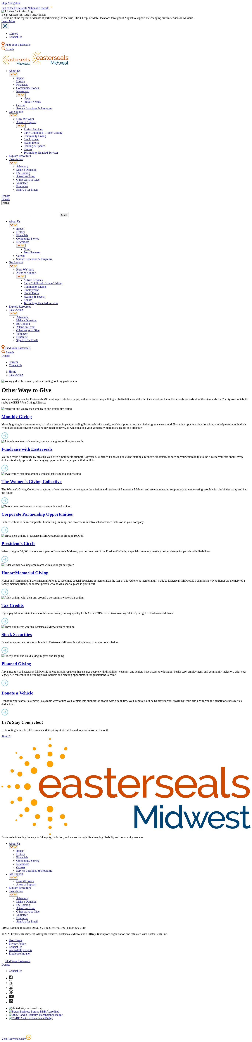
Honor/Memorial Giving (24, 572)
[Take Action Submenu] (13, 163)
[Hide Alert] (5, 26)
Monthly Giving (16, 416)
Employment (31, 139)
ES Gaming (23, 173)
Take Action (16, 159)
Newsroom (22, 91)
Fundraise (22, 186)
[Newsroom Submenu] (21, 95)
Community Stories (27, 88)
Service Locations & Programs (34, 108)
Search (9, 49)
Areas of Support (26, 122)
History (20, 81)
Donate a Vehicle (17, 693)
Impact (20, 78)
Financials (22, 84)
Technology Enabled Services (41, 152)
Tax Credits (12, 605)
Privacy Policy (17, 943)
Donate (5, 964)
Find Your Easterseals (17, 44)
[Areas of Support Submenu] (21, 126)
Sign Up (6, 736)
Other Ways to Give (27, 179)
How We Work (25, 118)
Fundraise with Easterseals (26, 449)
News (27, 98)
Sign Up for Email (27, 189)
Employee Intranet (19, 953)
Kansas (28, 149)
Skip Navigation (10, 3)
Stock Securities (16, 634)
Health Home (31, 142)
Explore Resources (20, 155)
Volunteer (21, 183)
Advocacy (22, 166)
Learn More (8, 21)
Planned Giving (16, 663)
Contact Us (15, 36)
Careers (13, 33)
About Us (14, 70)
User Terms (15, 940)
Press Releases (32, 101)
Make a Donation (26, 169)
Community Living (35, 136)
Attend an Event (25, 176)
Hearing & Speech (34, 146)
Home (12, 371)
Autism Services (33, 129)
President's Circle (18, 543)
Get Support (16, 111)
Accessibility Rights (20, 950)
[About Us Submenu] (13, 74)
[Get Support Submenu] (13, 115)
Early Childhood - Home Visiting (43, 132)
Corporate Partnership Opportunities (37, 514)
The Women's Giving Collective (31, 481)
